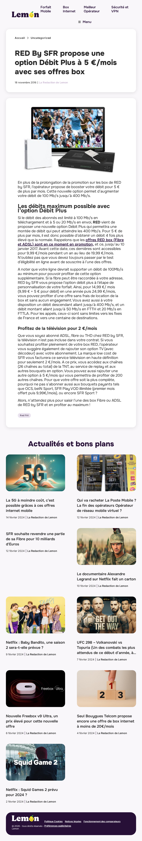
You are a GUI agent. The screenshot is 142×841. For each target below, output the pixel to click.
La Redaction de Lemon (53, 82)
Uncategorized (41, 37)
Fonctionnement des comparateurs (102, 821)
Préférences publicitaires (57, 825)
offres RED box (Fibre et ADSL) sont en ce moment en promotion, (71, 242)
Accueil (20, 37)
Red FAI (24, 415)
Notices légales (73, 821)
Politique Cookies (53, 821)
